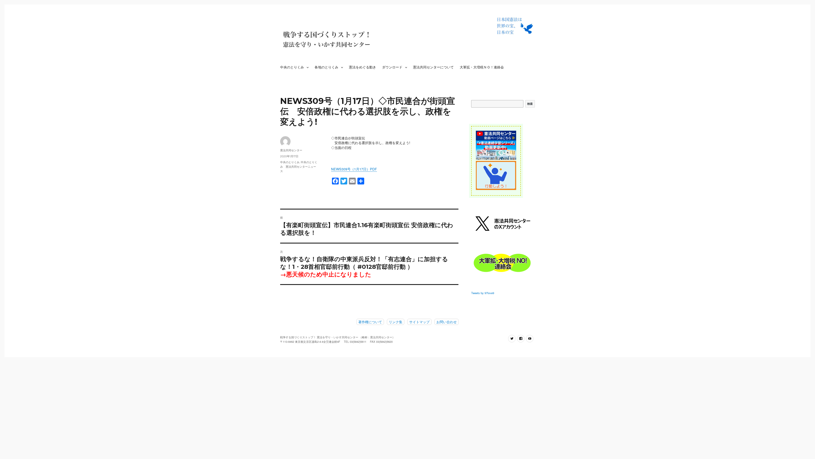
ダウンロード (392, 67)
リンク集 (395, 321)
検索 (530, 103)
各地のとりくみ (326, 67)
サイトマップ (419, 321)
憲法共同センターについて (433, 67)
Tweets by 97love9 (482, 293)
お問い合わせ (446, 321)
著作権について (370, 321)
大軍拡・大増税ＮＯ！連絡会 (482, 67)
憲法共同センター (291, 150)
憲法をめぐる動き (362, 67)
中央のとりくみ (292, 67)
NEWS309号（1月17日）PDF (354, 169)
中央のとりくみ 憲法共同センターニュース (298, 166)
